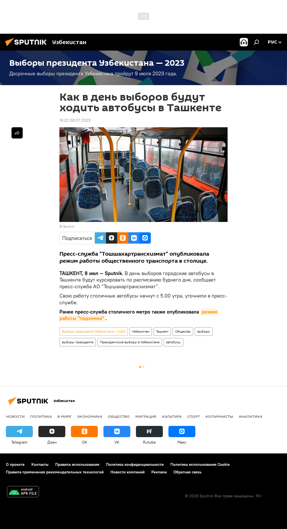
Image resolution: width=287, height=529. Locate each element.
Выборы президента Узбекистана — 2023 (93, 331)
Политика (41, 416)
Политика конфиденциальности (135, 464)
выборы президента (77, 342)
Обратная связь (187, 471)
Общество (183, 331)
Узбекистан (140, 331)
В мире (64, 416)
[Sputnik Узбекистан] (27, 46)
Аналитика (250, 416)
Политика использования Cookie (200, 464)
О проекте (15, 464)
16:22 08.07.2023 (75, 120)
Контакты (39, 464)
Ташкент (162, 331)
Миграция (145, 416)
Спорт (193, 416)
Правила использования (77, 464)
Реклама (159, 471)
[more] (17, 133)
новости (15, 416)
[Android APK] (23, 492)
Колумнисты (219, 416)
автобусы (173, 342)
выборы (203, 331)
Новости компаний (127, 471)
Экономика (89, 416)
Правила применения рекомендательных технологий (55, 471)
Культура (172, 416)
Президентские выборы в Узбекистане (129, 342)
